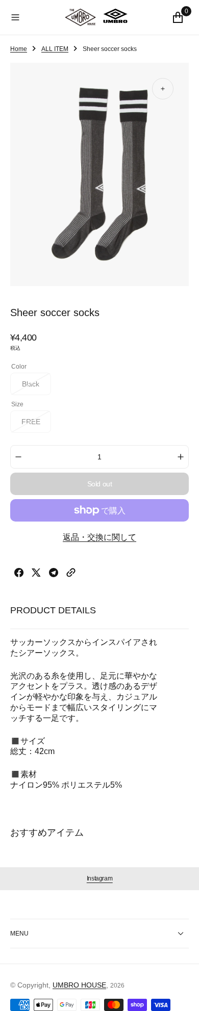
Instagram (100, 878)
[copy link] (71, 574)
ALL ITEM (54, 49)
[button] (37, 17)
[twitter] (36, 574)
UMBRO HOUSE (79, 985)
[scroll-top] (181, 993)
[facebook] (19, 574)
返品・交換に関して (99, 537)
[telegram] (53, 574)
